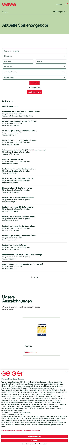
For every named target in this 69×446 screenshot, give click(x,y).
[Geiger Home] (9, 4)
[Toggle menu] (66, 4)
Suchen (33, 83)
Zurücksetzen (35, 87)
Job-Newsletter (33, 92)
